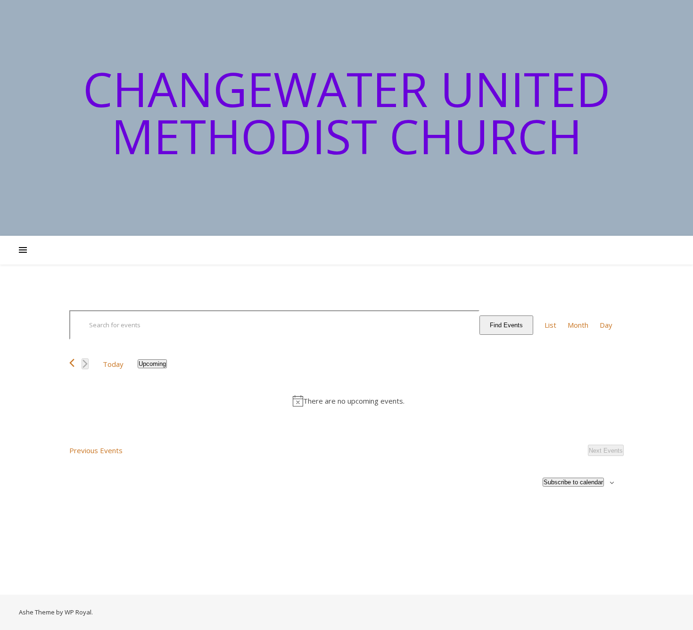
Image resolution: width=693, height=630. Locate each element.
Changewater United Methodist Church (346, 112)
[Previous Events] (71, 362)
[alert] (348, 401)
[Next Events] (85, 363)
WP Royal (78, 612)
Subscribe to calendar (573, 482)
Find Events (506, 325)
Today (113, 364)
